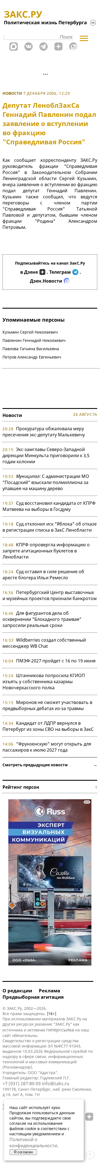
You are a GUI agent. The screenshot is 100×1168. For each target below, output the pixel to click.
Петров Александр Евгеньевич (31, 357)
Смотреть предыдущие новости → (49, 764)
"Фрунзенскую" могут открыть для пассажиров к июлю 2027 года (46, 747)
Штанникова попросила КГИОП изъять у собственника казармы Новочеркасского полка (43, 681)
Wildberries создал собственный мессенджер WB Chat (44, 643)
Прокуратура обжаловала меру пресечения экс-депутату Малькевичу (43, 432)
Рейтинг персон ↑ (49, 787)
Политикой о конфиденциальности (33, 1142)
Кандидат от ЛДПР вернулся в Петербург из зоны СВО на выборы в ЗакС (48, 726)
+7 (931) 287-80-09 (21, 1083)
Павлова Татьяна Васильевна (30, 348)
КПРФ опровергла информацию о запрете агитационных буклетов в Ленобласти (46, 551)
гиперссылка (60, 1030)
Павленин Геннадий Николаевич (34, 340)
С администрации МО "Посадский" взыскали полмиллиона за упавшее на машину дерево (45, 482)
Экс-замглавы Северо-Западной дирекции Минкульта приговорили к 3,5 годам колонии (45, 455)
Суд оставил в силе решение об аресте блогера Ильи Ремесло (43, 574)
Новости (12, 93)
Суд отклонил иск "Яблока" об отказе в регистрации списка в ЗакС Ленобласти (49, 527)
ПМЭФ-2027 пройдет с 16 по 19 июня (56, 661)
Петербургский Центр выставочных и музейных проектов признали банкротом (49, 595)
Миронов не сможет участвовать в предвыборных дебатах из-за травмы (47, 705)
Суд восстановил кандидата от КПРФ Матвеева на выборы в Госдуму (49, 506)
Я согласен (23, 1152)
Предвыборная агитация (33, 997)
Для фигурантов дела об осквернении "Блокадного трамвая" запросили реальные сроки (41, 619)
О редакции (17, 990)
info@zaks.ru (55, 1083)
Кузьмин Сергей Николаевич (30, 332)
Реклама (49, 990)
